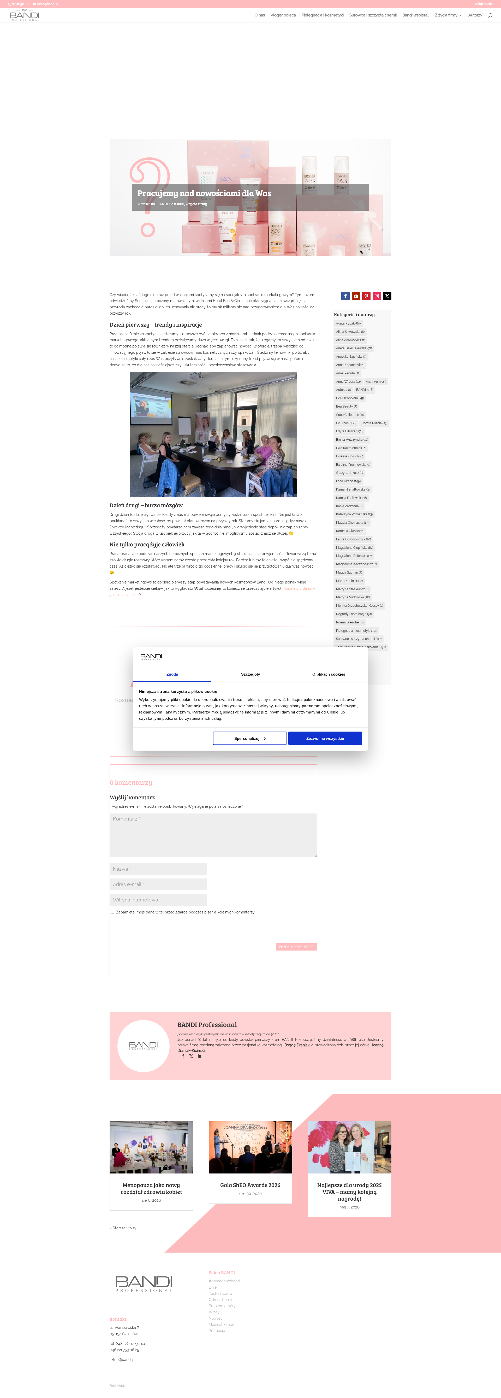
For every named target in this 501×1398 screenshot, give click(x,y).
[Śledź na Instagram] (377, 296)
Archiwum (376, 382)
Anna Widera (348, 382)
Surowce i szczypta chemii (373, 15)
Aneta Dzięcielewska (354, 348)
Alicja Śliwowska (350, 332)
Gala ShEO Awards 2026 (250, 1185)
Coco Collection (350, 415)
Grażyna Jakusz (349, 473)
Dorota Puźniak (374, 423)
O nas (260, 15)
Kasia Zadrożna (349, 506)
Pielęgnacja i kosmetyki (323, 15)
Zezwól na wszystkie (325, 738)
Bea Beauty (346, 406)
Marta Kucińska (349, 581)
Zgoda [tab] (172, 674)
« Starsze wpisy (123, 1228)
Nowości (216, 1318)
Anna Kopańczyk (350, 365)
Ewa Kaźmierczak (351, 448)
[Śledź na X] (387, 296)
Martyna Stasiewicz (352, 589)
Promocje (217, 1331)
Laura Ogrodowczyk (353, 539)
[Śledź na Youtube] (356, 296)
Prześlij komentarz (296, 947)
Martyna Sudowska (353, 597)
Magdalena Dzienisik (354, 556)
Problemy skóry (222, 1306)
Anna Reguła (347, 373)
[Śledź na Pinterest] (366, 296)
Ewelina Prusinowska (353, 465)
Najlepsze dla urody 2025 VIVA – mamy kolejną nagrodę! (349, 1191)
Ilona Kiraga (348, 481)
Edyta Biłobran (349, 431)
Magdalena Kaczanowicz (356, 564)
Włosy (214, 1312)
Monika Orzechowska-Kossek (359, 605)
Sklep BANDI (484, 4)
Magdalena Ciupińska (354, 548)
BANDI (162, 203)
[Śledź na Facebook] (345, 296)
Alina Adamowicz (350, 340)
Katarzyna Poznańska (354, 514)
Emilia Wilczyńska (352, 439)
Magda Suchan (349, 572)
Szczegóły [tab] (250, 674)
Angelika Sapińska (351, 356)
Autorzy (475, 15)
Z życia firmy (446, 15)
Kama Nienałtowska (352, 489)
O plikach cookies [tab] (328, 674)
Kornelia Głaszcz (350, 531)
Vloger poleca (283, 15)
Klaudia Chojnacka (352, 522)
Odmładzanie (220, 1299)
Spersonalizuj (246, 738)
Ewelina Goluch (349, 456)
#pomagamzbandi (225, 1281)
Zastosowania (220, 1293)
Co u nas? (176, 203)
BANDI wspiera (350, 398)
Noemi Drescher (349, 622)
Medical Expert (222, 1325)
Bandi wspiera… (415, 15)
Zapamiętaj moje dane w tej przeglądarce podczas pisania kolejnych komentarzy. (185, 912)
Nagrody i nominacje (354, 614)
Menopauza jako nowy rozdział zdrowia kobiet (151, 1188)
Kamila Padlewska (351, 498)
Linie (213, 1287)
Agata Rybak (348, 323)
